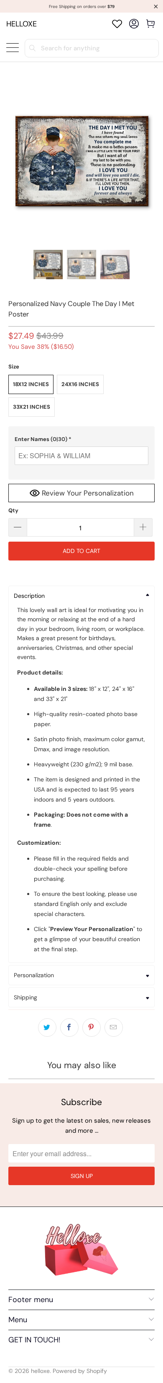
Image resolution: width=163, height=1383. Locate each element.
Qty (13, 510)
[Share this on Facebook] (69, 1027)
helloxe (21, 24)
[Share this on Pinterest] (91, 1027)
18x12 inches (31, 384)
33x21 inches (31, 406)
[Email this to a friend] (113, 1027)
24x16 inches (80, 384)
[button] (82, 439)
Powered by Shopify (80, 1371)
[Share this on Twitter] (47, 1027)
